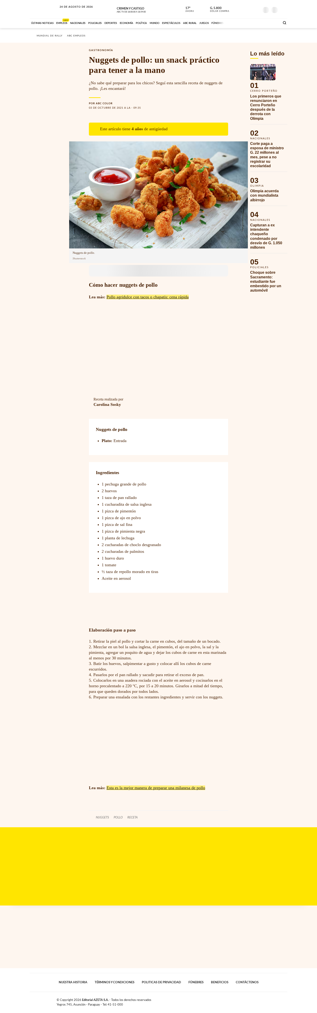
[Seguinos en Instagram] (256, 9)
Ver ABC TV (139, 9)
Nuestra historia (73, 982)
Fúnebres (196, 982)
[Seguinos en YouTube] (249, 9)
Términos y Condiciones (114, 982)
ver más (187, 9)
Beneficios (219, 982)
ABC (44, 9)
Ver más (268, 94)
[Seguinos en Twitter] (242, 9)
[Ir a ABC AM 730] (252, 22)
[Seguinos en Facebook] (235, 9)
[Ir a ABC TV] (239, 22)
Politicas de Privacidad (161, 982)
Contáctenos (247, 982)
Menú (283, 9)
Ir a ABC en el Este (72, 11)
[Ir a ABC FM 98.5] (270, 22)
